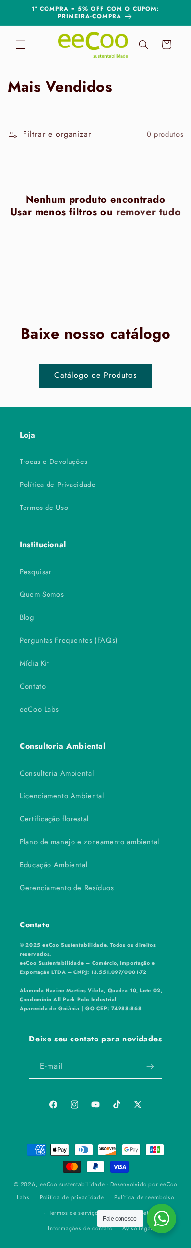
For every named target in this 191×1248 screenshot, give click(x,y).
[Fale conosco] (161, 1218)
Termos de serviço (73, 1213)
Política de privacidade (72, 1197)
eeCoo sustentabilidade (72, 1184)
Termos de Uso (44, 507)
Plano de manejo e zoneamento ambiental (89, 841)
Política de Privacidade (58, 484)
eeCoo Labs (39, 709)
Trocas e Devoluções (54, 461)
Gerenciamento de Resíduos (67, 887)
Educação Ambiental (53, 864)
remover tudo (148, 212)
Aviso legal (137, 1228)
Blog (27, 617)
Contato (33, 686)
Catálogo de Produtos (95, 375)
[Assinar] (150, 1067)
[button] (20, 44)
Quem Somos (42, 594)
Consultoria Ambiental (57, 773)
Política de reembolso (144, 1197)
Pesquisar (36, 571)
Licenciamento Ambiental (62, 795)
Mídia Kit (34, 663)
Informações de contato (80, 1228)
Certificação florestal (54, 818)
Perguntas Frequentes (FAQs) (69, 640)
